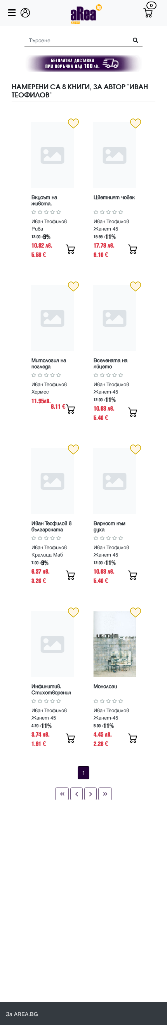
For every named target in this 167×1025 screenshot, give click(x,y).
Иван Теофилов (49, 222)
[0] (148, 12)
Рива (37, 229)
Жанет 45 (106, 229)
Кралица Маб (47, 555)
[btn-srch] (133, 40)
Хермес (40, 392)
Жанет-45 (106, 392)
